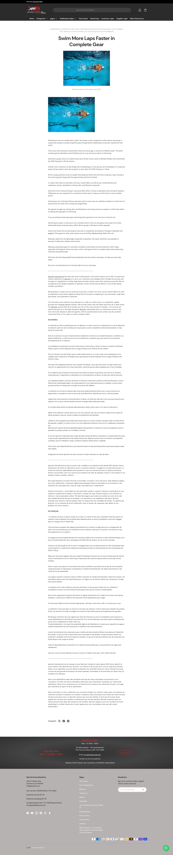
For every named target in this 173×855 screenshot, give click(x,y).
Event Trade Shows (86, 785)
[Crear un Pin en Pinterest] (68, 721)
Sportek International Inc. (38, 847)
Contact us (83, 793)
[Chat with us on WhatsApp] (166, 848)
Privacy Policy (84, 816)
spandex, (81, 31)
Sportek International (56, 276)
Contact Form (125, 753)
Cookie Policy (84, 820)
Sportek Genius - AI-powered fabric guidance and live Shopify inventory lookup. (91, 830)
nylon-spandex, (117, 29)
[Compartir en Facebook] (64, 721)
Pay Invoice (83, 19)
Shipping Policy (85, 812)
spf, (86, 31)
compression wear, (87, 29)
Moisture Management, (103, 29)
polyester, (74, 31)
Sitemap (82, 824)
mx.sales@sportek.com (92, 755)
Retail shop (94, 19)
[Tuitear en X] (59, 721)
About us (82, 789)
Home (31, 19)
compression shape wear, (70, 29)
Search (81, 797)
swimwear (109, 31)
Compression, (55, 29)
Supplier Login (122, 19)
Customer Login (107, 19)
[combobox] (92, 10)
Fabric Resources (137, 19)
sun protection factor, (97, 31)
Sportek (67, 279)
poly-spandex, (65, 31)
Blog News (83, 801)
